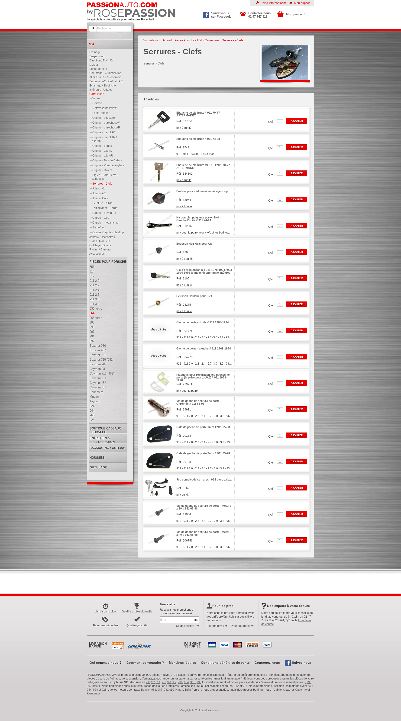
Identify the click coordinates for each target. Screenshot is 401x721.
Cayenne (301, 689)
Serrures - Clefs (232, 40)
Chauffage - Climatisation (104, 73)
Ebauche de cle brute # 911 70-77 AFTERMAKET (198, 114)
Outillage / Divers (99, 245)
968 (95, 689)
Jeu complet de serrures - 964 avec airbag (204, 479)
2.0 (148, 682)
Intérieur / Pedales (99, 89)
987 (160, 689)
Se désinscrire (185, 626)
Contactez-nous (267, 662)
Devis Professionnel (273, 3)
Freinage (94, 52)
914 (245, 686)
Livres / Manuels (98, 241)
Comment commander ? (145, 662)
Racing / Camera (99, 249)
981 (166, 689)
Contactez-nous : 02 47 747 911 (260, 14)
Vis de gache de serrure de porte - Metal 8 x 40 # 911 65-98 (203, 533)
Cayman (177, 689)
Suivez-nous (302, 662)
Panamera (93, 693)
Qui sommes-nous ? (106, 662)
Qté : (271, 122)
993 (199, 682)
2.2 (153, 682)
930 (180, 682)
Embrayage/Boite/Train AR (105, 81)
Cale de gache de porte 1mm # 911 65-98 (203, 427)
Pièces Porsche (184, 40)
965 (192, 682)
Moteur (92, 64)
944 (89, 689)
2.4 (158, 682)
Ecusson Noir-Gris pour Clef (194, 243)
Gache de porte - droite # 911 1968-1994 (202, 322)
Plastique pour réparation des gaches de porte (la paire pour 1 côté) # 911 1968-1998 (203, 377)
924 (310, 686)
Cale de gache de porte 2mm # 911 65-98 (203, 453)
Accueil (167, 40)
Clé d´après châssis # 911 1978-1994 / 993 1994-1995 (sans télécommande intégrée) (204, 271)
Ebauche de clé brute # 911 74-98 (198, 139)
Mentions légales (182, 662)
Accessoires (96, 253)
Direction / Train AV (100, 60)
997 (89, 686)
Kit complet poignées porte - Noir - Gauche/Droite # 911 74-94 (198, 219)
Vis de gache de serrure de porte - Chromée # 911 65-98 (198, 402)
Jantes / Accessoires (101, 237)
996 (309, 682)
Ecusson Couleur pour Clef (194, 296)
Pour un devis (215, 626)
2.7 (164, 682)
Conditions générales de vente (225, 662)
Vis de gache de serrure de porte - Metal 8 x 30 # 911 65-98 (203, 507)
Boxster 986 (148, 689)
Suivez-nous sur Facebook (221, 14)
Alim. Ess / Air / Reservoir (104, 77)
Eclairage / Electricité (101, 85)
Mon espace (302, 3)
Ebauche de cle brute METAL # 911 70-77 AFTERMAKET (203, 167)
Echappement (97, 68)
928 (104, 689)
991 (97, 686)
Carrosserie (95, 94)
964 (199, 40)
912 (236, 686)
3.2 (174, 682)
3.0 (169, 682)
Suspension (95, 56)
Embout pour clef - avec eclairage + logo (202, 191)
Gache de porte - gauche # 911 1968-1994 (203, 348)
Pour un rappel (240, 626)
